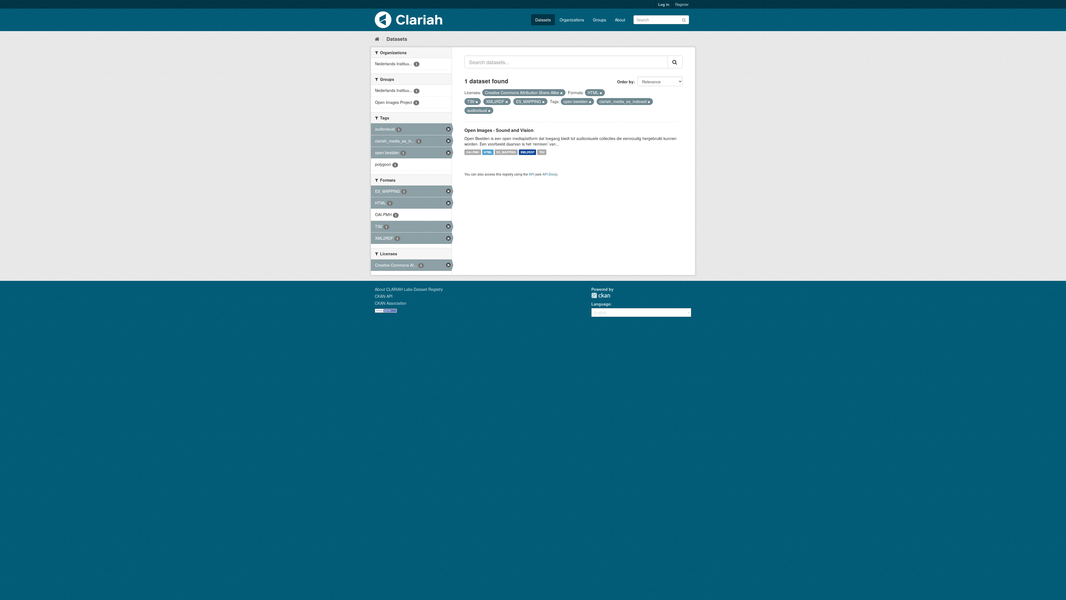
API (531, 174)
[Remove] (561, 93)
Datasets (543, 19)
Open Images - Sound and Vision (499, 130)
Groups (599, 19)
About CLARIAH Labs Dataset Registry (409, 289)
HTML (488, 152)
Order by (625, 81)
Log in (663, 4)
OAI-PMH (472, 152)
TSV (542, 152)
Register (681, 4)
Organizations (572, 19)
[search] (675, 62)
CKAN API (384, 296)
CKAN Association (390, 303)
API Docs (549, 174)
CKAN (600, 295)
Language (600, 304)
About (620, 19)
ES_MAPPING (506, 152)
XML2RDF (527, 152)
